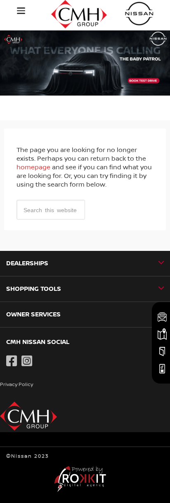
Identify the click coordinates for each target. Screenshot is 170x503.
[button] (21, 11)
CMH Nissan (139, 13)
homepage (33, 167)
